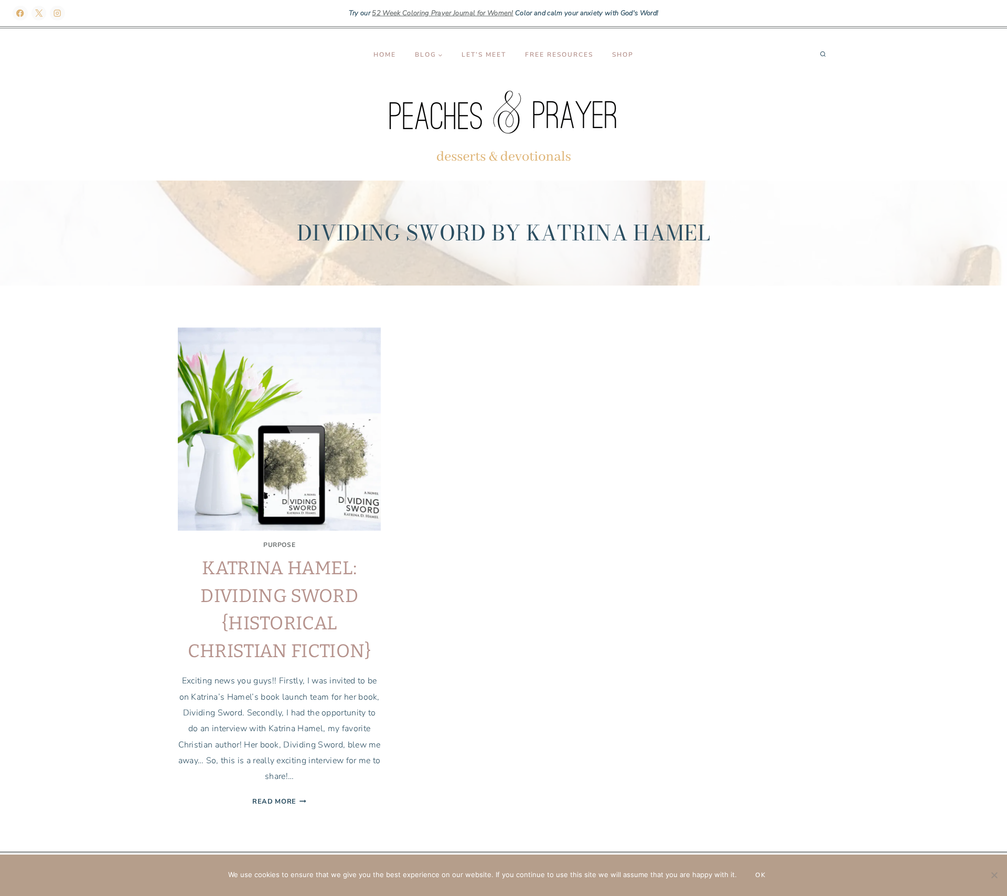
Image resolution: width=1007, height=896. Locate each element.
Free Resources (559, 54)
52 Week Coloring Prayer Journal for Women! (442, 13)
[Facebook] (20, 13)
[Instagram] (57, 13)
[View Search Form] (823, 54)
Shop (623, 54)
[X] (39, 13)
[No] (994, 875)
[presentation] (279, 429)
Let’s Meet (484, 54)
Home (384, 54)
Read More (279, 801)
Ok (760, 875)
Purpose (279, 545)
